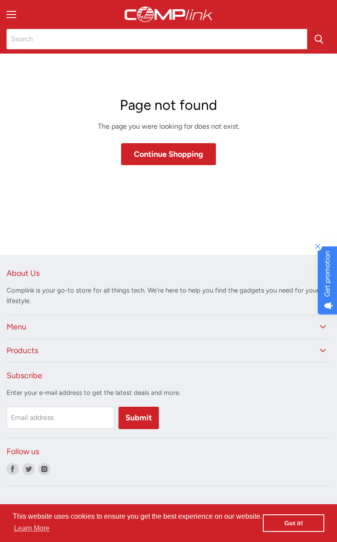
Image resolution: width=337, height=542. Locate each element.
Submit (138, 418)
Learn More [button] (32, 528)
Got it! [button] (293, 523)
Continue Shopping (168, 154)
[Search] (318, 39)
